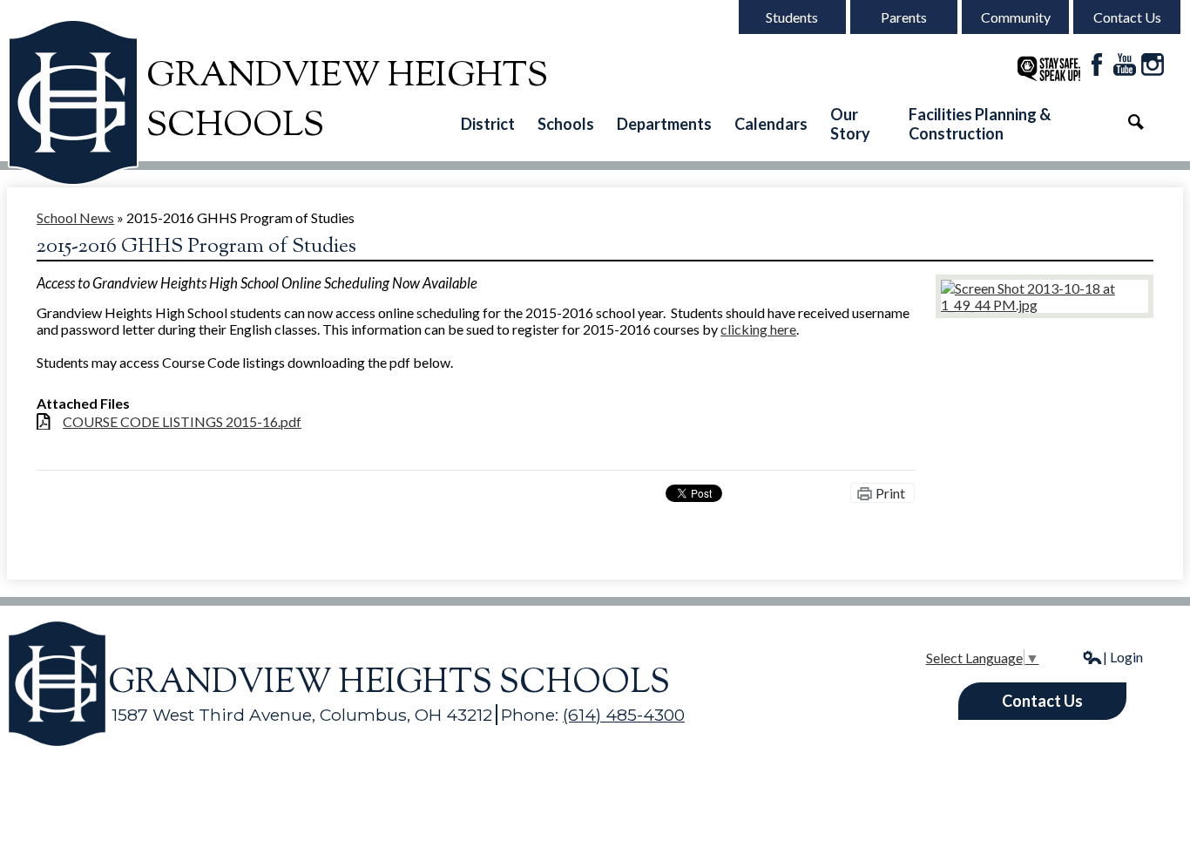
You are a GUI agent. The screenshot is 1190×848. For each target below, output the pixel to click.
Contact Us (1127, 17)
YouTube (1125, 64)
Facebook (1097, 64)
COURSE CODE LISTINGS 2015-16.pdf (182, 421)
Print (890, 493)
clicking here (758, 329)
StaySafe (1049, 69)
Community (1016, 17)
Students (792, 17)
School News (75, 217)
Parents (904, 17)
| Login (1123, 656)
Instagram (1152, 64)
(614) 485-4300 (624, 714)
